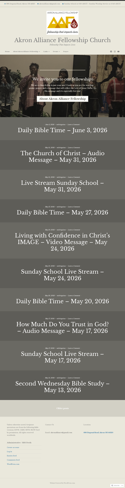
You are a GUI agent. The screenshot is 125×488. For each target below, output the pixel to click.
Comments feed (13, 460)
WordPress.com (13, 464)
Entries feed (12, 456)
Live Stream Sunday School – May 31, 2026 (62, 186)
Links (45, 51)
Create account (13, 447)
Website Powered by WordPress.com (62, 483)
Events (55, 51)
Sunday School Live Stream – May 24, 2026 (62, 275)
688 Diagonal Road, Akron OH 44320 (98, 432)
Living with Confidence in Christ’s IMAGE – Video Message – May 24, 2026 (62, 242)
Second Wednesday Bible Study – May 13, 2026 (62, 387)
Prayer (65, 51)
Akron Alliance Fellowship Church (62, 40)
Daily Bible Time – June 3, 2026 (62, 130)
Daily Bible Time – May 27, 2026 (62, 212)
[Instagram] (114, 51)
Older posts (62, 408)
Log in (9, 451)
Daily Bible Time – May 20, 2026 (62, 301)
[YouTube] (118, 51)
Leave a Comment (74, 124)
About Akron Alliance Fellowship (25, 51)
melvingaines (60, 124)
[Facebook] (111, 51)
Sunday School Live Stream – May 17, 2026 (62, 357)
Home (7, 51)
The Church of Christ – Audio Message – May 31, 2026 (62, 156)
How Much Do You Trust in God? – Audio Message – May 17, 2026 (62, 327)
